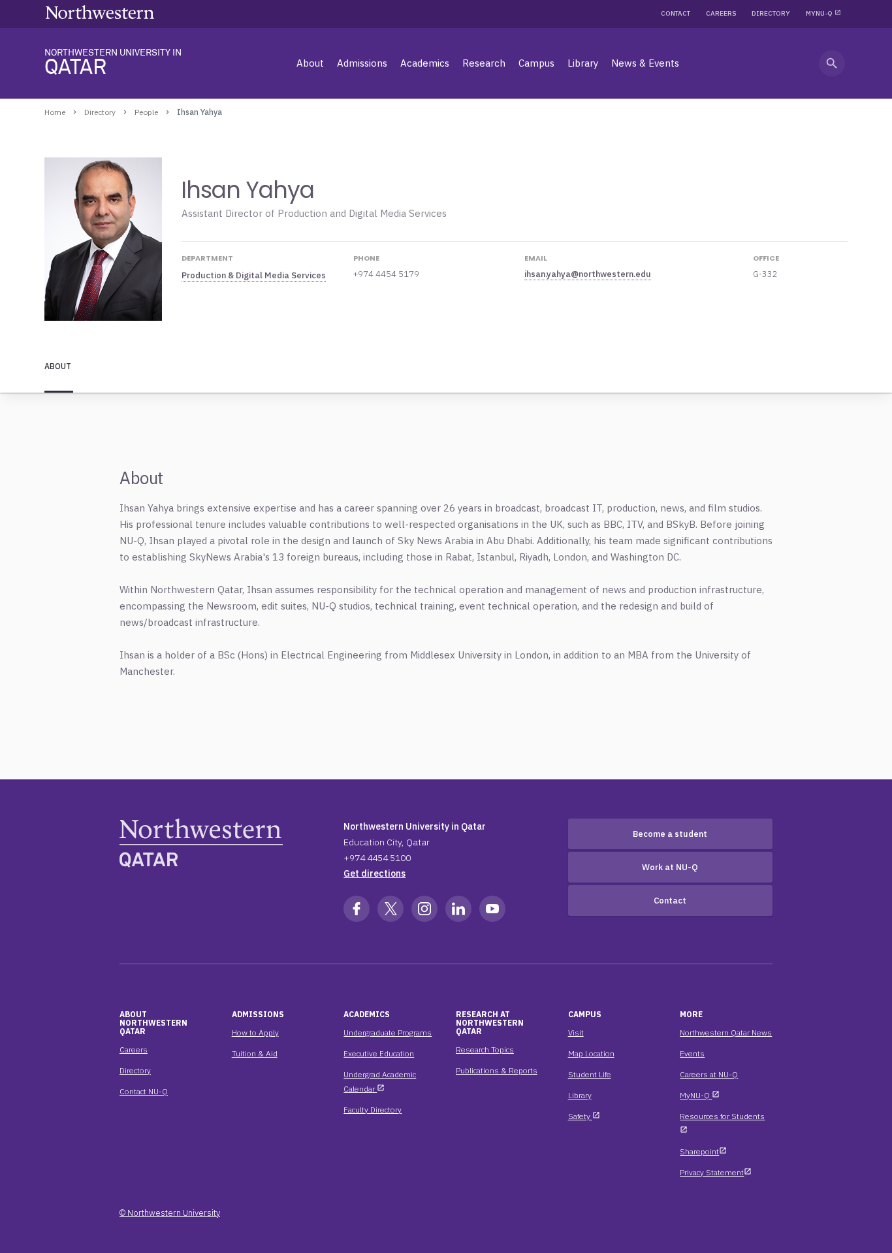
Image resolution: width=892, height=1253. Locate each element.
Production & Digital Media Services (254, 275)
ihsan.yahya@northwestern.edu (587, 274)
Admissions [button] (362, 63)
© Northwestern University (169, 1212)
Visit (576, 1032)
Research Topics (485, 1049)
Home (54, 112)
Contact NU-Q (143, 1091)
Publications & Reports (496, 1070)
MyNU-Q (819, 13)
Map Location (591, 1053)
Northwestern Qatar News (726, 1032)
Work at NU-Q (670, 867)
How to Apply (255, 1032)
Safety (584, 1116)
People (146, 112)
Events (692, 1053)
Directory (771, 13)
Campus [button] (536, 63)
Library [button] (582, 63)
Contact (675, 13)
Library (580, 1095)
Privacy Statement (716, 1172)
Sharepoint (703, 1151)
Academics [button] (424, 63)
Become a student (670, 833)
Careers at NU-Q (709, 1074)
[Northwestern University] (99, 12)
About (57, 366)
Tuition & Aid (255, 1053)
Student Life (589, 1074)
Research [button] (483, 63)
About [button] (310, 63)
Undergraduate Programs (387, 1032)
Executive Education (378, 1053)
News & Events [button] (645, 63)
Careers (721, 13)
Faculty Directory (372, 1110)
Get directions (374, 873)
